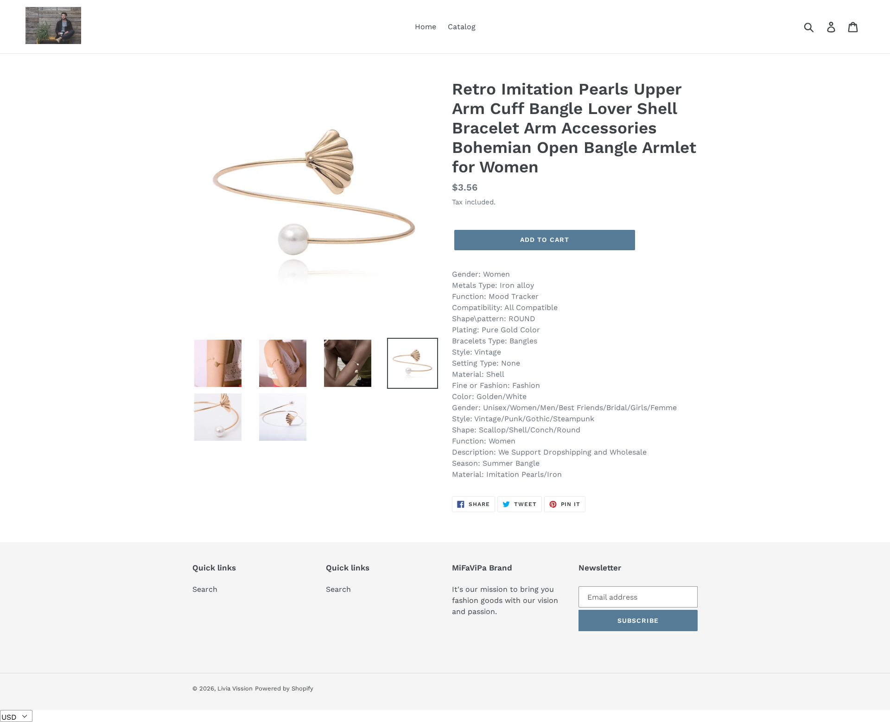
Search (204, 589)
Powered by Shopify (284, 688)
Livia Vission (235, 688)
